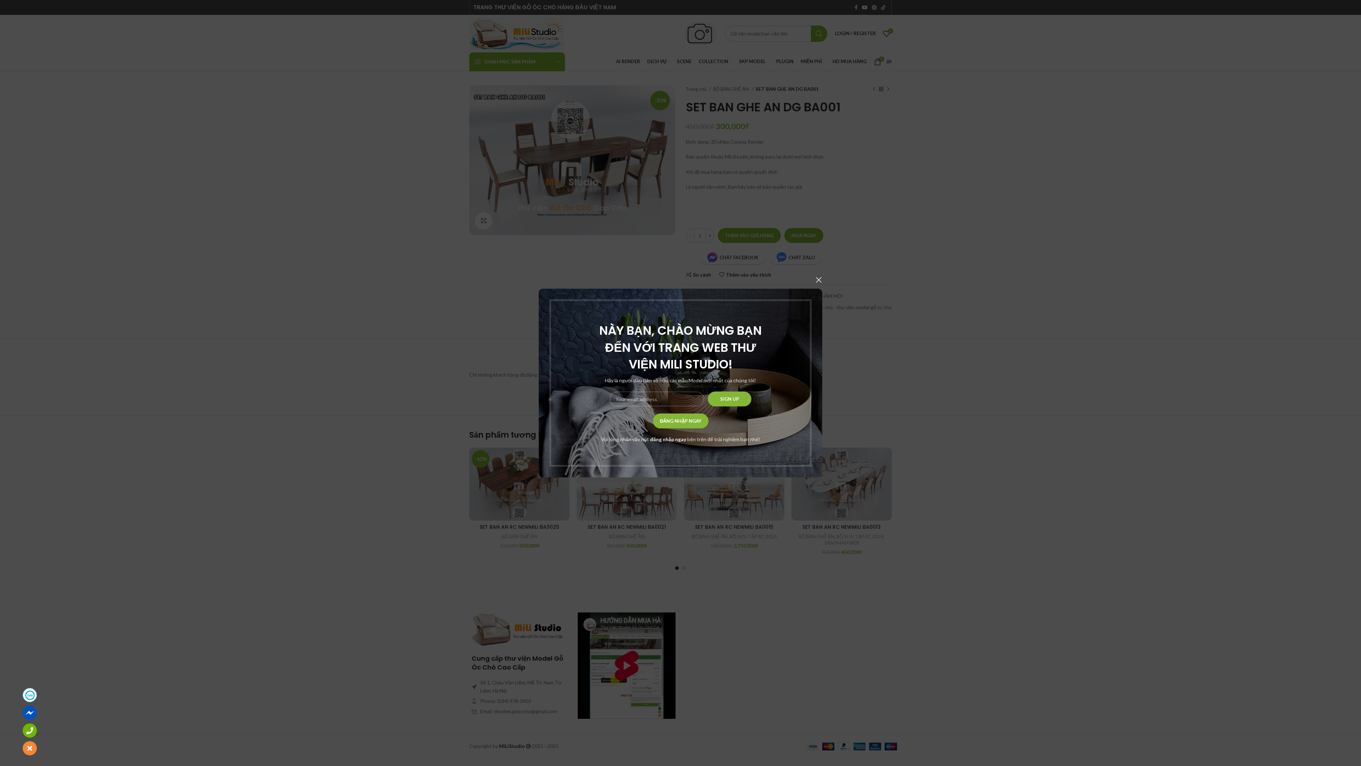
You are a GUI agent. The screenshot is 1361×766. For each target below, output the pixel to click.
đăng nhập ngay (668, 439)
